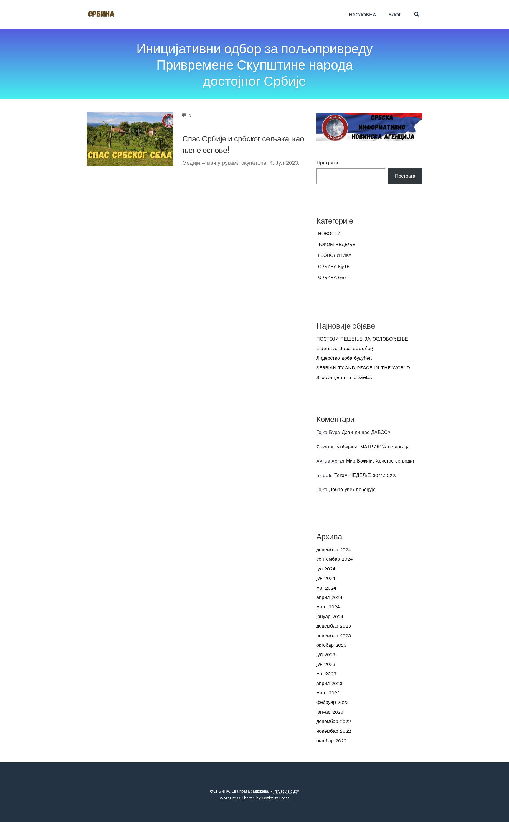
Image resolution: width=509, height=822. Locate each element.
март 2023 (328, 693)
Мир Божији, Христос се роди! (380, 461)
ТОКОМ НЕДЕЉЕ (336, 244)
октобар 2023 (331, 645)
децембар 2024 (333, 549)
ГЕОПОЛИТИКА (334, 255)
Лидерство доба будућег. (344, 358)
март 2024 (328, 607)
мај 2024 (326, 588)
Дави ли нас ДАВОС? (366, 432)
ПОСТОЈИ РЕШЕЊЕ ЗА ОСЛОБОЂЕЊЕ (362, 339)
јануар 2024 (329, 616)
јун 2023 (325, 664)
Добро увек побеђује (352, 489)
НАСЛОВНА (362, 15)
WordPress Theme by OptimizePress (255, 798)
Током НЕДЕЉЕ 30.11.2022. (365, 475)
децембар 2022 (333, 721)
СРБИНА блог (332, 277)
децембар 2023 (333, 626)
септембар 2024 (334, 559)
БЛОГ (395, 15)
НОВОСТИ (329, 233)
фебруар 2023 (332, 702)
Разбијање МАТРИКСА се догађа (372, 447)
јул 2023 (325, 654)
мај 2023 (326, 673)
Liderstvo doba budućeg (344, 348)
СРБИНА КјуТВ (334, 266)
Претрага (327, 163)
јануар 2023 (329, 712)
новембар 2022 (333, 731)
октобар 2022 (331, 740)
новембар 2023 (333, 635)
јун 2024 (326, 578)
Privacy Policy (286, 791)
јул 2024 (326, 569)
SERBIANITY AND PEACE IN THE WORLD (363, 367)
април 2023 (329, 683)
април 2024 (329, 597)
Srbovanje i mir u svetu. (344, 377)
